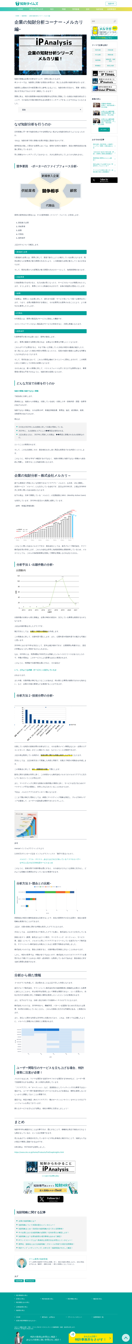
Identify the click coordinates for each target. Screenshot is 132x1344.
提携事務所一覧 (98, 1317)
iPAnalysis (30, 1281)
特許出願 (98, 50)
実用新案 (75, 9)
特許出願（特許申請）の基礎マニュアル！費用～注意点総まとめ (103, 146)
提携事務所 (111, 9)
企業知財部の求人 (22, 1307)
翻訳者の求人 (97, 1299)
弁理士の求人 (20, 1299)
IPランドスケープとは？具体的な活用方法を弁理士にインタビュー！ (46, 1240)
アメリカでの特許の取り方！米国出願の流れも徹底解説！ (103, 171)
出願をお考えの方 (36, 9)
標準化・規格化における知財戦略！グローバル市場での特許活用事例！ (47, 1244)
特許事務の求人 (73, 1299)
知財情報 (99, 9)
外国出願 (110, 50)
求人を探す (104, 129)
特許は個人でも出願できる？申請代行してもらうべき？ (103, 165)
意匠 (88, 9)
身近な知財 (110, 65)
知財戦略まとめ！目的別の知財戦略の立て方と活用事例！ (41, 1229)
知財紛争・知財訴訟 (110, 60)
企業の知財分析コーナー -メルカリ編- (40, 15)
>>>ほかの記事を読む (50, 1176)
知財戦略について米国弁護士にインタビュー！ (37, 1225)
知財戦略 (19, 1281)
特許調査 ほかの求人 (22, 1302)
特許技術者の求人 (47, 1299)
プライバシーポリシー (75, 1317)
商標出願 (110, 54)
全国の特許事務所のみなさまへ (26, 1320)
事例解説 (98, 65)
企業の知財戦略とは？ (27, 1221)
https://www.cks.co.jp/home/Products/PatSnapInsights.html (39, 1152)
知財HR (111, 4)
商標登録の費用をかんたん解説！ (102, 159)
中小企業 (98, 54)
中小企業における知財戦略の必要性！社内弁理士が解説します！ (44, 1233)
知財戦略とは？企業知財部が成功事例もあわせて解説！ (40, 1236)
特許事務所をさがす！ (90, 1338)
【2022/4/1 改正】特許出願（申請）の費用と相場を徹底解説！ (103, 153)
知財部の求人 (20, 1310)
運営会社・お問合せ (48, 1317)
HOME (20, 9)
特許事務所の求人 (22, 1295)
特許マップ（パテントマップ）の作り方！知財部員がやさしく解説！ (46, 1248)
